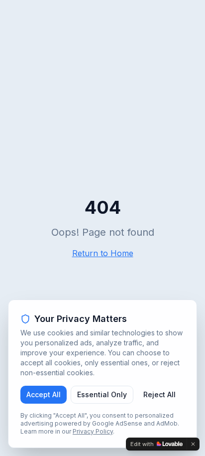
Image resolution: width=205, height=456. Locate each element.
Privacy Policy (93, 431)
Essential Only (102, 394)
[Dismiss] (193, 444)
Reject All (159, 394)
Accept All (43, 394)
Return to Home (102, 253)
